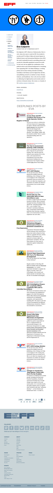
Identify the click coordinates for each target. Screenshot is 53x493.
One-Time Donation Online (8, 471)
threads (48, 428)
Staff (9, 43)
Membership (6, 443)
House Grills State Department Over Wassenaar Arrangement (35, 316)
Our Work (34, 3)
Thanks (43, 485)
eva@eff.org (20, 89)
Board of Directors (10, 46)
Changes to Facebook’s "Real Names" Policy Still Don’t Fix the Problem (35, 372)
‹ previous (28, 399)
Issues (30, 3)
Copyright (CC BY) (6, 485)
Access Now (42, 124)
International (6, 461)
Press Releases (19, 456)
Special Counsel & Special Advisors (10, 56)
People (9, 41)
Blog (17, 454)
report (28, 294)
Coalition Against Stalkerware (26, 83)
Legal (5, 440)
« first (20, 399)
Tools (43, 3)
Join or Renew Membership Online (8, 468)
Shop (5, 476)
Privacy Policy (31, 485)
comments (43, 295)
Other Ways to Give (8, 478)
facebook (11, 428)
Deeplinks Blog (30, 113)
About (27, 3)
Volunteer (18, 440)
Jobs (17, 446)
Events (17, 457)
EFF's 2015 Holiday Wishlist (36, 346)
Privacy (5, 456)
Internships (18, 445)
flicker (32, 428)
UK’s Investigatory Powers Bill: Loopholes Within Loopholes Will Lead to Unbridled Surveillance (31, 286)
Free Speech (6, 454)
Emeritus (10, 48)
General (5, 438)
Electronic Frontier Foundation (9, 4)
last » (40, 401)
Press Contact (32, 454)
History (17, 443)
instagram (16, 428)
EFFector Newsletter (20, 462)
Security (5, 442)
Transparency (7, 459)
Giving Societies (7, 472)
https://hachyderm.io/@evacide (25, 100)
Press (9, 39)
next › (34, 401)
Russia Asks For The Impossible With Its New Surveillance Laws (35, 196)
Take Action (39, 3)
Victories (18, 442)
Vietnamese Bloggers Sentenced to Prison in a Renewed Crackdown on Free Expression (30, 225)
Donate (46, 3)
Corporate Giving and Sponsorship (8, 475)
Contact (10, 37)
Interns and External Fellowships (11, 51)
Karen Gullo (30, 221)
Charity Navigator (24, 431)
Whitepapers (19, 461)
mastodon (6, 428)
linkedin (37, 428)
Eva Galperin (39, 113)
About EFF (10, 34)
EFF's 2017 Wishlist (33, 171)
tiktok (42, 428)
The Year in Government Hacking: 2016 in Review (35, 146)
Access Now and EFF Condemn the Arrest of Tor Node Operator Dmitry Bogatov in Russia (31, 118)
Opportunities (11, 65)
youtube (27, 428)
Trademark (17, 485)
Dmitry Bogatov (31, 127)
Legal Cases (18, 459)
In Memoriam (11, 62)
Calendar (18, 438)
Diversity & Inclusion (20, 449)
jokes (32, 162)
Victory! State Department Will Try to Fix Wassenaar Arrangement (36, 254)
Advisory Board (10, 60)
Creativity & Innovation (8, 457)
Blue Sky (22, 428)
